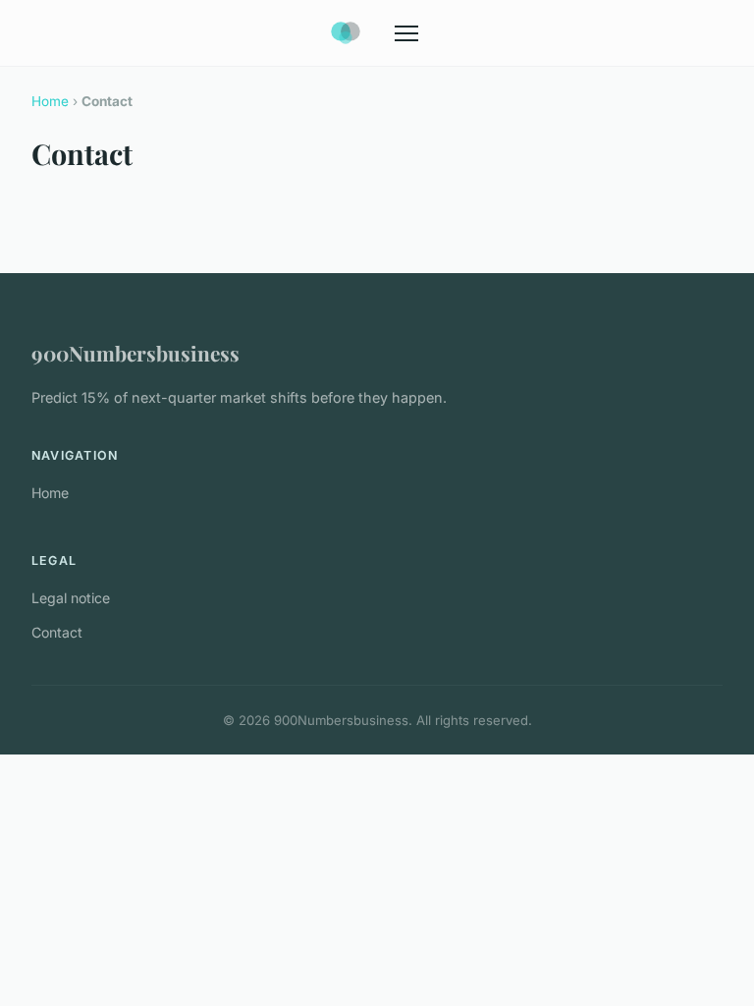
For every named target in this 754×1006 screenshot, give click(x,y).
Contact (56, 632)
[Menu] (406, 33)
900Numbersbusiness (135, 352)
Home (50, 101)
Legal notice (70, 597)
